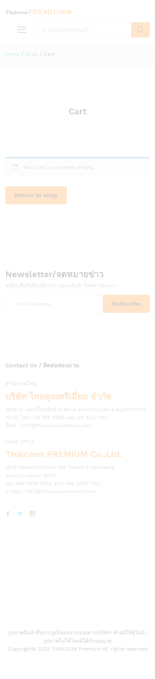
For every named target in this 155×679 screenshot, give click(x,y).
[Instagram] (32, 514)
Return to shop (36, 195)
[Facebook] (8, 514)
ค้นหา (140, 29)
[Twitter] (20, 514)
